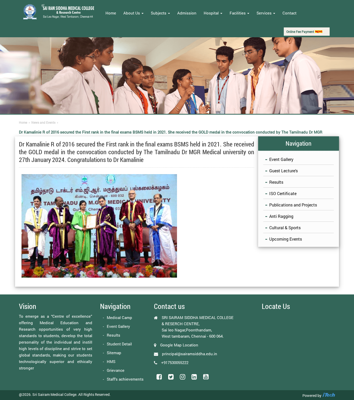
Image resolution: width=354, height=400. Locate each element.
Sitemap (114, 352)
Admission (186, 13)
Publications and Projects (293, 205)
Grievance (115, 370)
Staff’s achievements (125, 379)
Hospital (212, 13)
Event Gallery (281, 159)
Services (265, 13)
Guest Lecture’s (283, 170)
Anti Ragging (281, 216)
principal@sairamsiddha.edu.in (189, 353)
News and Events (43, 122)
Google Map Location (179, 344)
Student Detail (119, 343)
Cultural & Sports (285, 227)
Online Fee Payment (300, 31)
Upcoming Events (285, 239)
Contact (289, 13)
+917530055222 (174, 362)
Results (276, 182)
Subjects (159, 13)
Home (110, 13)
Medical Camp (119, 317)
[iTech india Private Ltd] (328, 395)
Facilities (238, 13)
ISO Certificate (282, 193)
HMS (111, 361)
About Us (132, 13)
